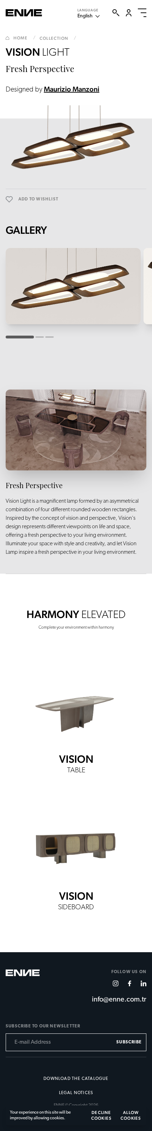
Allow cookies (131, 1115)
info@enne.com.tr (119, 999)
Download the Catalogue (75, 1079)
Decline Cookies (101, 1115)
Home (24, 37)
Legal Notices (76, 1093)
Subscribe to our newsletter (43, 1026)
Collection (58, 38)
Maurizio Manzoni (71, 89)
